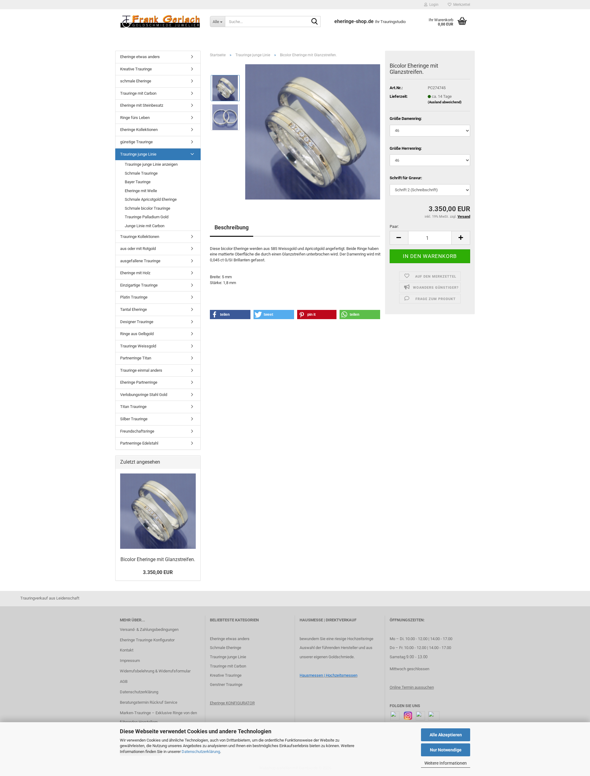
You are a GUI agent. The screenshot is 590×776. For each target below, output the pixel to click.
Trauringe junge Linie (138, 154)
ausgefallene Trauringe (140, 261)
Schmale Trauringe (141, 173)
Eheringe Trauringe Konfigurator (147, 640)
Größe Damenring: (406, 118)
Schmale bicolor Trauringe (147, 208)
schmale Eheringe (135, 81)
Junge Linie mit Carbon (144, 226)
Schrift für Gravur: (406, 178)
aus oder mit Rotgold (138, 248)
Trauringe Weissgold (138, 346)
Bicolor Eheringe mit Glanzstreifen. (157, 559)
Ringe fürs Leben (135, 117)
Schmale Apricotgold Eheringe (151, 199)
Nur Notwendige (446, 749)
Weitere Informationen (445, 763)
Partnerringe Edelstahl (139, 443)
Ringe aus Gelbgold (137, 333)
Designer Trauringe (136, 321)
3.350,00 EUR (158, 572)
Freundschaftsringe (137, 431)
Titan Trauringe (133, 406)
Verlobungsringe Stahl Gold (143, 394)
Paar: (394, 226)
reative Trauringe (227, 675)
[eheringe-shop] (160, 21)
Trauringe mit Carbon (138, 93)
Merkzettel (460, 4)
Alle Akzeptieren (446, 734)
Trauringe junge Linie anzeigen (151, 164)
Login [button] (433, 4)
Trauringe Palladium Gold (146, 217)
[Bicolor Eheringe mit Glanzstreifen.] (312, 131)
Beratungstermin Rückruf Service (148, 702)
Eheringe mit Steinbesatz (141, 105)
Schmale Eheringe (225, 647)
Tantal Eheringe (133, 309)
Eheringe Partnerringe (138, 382)
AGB (124, 681)
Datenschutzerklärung (201, 751)
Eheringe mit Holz (135, 273)
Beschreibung (231, 227)
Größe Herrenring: (406, 148)
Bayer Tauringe (138, 182)
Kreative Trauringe (136, 69)
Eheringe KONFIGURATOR (232, 703)
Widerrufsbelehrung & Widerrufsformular (155, 671)
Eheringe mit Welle (141, 190)
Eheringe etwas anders (140, 56)
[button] (399, 238)
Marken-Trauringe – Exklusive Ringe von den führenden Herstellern (158, 717)
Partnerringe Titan (135, 358)
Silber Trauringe (134, 419)
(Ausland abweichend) (445, 102)
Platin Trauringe (134, 297)
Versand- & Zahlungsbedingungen (149, 629)
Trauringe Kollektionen (139, 236)
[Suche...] (315, 21)
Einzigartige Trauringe (139, 285)
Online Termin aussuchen (412, 687)
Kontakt (126, 650)
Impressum (130, 660)
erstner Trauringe (227, 684)
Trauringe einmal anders (141, 370)
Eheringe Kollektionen (139, 129)
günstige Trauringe (136, 142)
